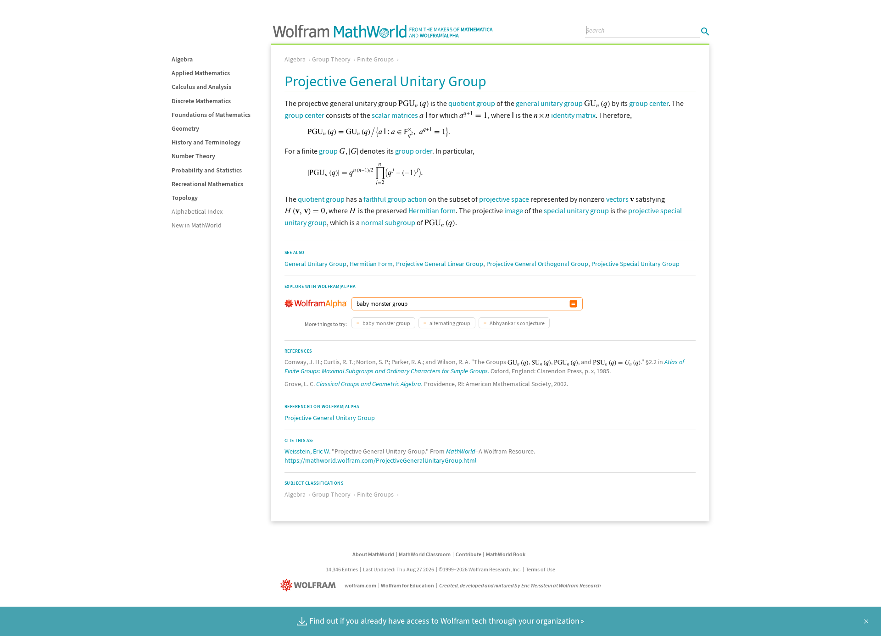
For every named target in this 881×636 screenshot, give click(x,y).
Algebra (182, 59)
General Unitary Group (315, 264)
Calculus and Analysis (201, 87)
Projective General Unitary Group (329, 418)
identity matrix (573, 115)
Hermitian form (432, 210)
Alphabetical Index (197, 211)
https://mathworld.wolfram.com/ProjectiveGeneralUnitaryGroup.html (380, 460)
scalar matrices (395, 115)
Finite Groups (375, 59)
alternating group (449, 323)
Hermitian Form (371, 264)
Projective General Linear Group (439, 264)
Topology (185, 198)
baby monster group (386, 323)
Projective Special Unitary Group (635, 264)
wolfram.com (360, 585)
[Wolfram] (310, 585)
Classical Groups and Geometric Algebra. (369, 384)
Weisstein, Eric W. (307, 451)
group (328, 150)
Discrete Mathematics (201, 101)
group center (649, 103)
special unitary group (576, 210)
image (513, 210)
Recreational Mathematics (207, 184)
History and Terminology (206, 142)
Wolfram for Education (407, 585)
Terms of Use (540, 569)
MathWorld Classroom (425, 554)
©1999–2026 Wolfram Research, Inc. (480, 569)
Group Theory (331, 59)
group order (413, 150)
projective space (504, 199)
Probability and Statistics (207, 170)
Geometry (185, 128)
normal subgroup (388, 222)
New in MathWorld (197, 225)
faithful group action (395, 199)
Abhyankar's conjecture (517, 323)
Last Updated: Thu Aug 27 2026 (398, 569)
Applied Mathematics (201, 73)
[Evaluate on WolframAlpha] (573, 303)
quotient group (471, 103)
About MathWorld (373, 554)
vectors (617, 199)
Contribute (468, 554)
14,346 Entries (342, 569)
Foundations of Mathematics (211, 115)
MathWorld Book (505, 554)
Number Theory (193, 156)
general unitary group (549, 103)
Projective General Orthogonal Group (537, 264)
